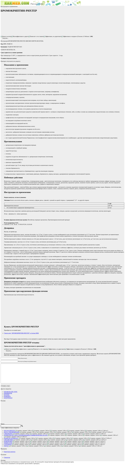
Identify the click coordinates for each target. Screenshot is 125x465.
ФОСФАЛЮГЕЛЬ (9, 430)
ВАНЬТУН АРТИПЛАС (11, 438)
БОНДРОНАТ (8, 398)
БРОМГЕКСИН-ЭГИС (10, 391)
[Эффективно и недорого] (69, 36)
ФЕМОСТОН (8, 443)
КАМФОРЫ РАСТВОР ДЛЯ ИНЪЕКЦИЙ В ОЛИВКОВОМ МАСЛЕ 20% (26, 435)
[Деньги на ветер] (6, 36)
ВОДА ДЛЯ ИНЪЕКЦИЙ (11, 432)
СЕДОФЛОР (8, 444)
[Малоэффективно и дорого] (19, 36)
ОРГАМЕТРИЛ (8, 440)
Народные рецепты (9, 451)
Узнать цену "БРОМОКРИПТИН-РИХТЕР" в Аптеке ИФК (21, 333)
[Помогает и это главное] (36, 36)
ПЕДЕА (6, 446)
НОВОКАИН (8, 441)
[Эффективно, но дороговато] (52, 36)
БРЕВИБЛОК (8, 393)
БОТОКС (7, 395)
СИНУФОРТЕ (8, 433)
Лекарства (7, 457)
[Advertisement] (13, 24)
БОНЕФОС (7, 396)
